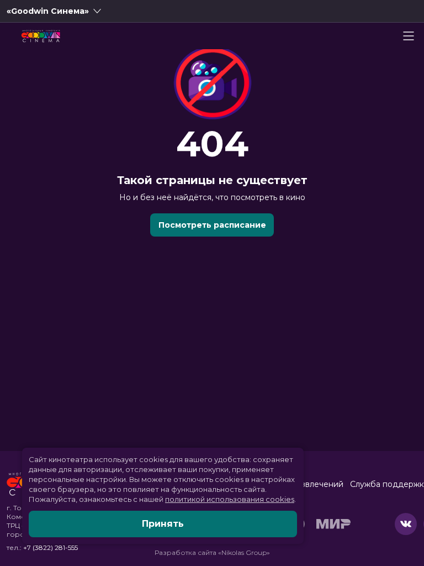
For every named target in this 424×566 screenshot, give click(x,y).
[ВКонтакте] (406, 524)
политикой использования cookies (229, 499)
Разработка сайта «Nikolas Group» (212, 552)
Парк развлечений (306, 484)
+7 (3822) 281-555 (50, 547)
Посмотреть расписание (212, 225)
